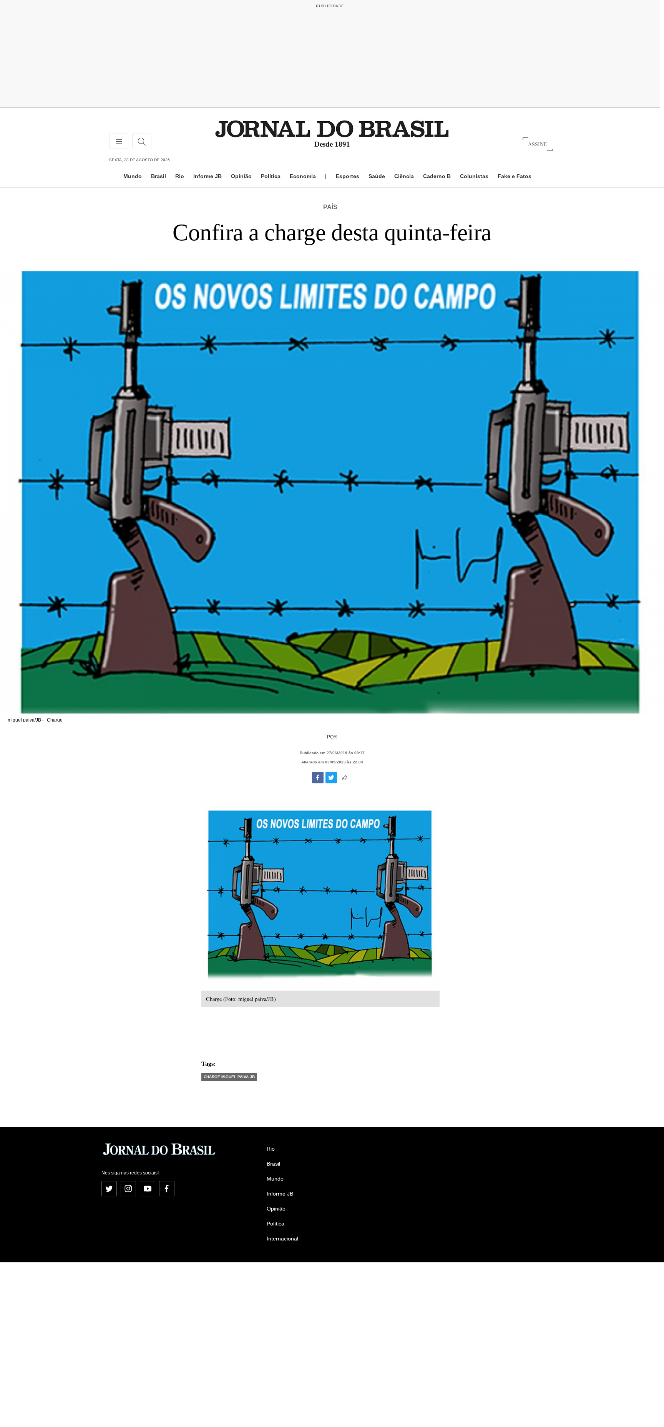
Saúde (377, 176)
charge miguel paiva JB (229, 1077)
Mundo (132, 176)
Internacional (282, 1238)
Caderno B (437, 176)
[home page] (332, 128)
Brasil (158, 176)
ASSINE (537, 144)
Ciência (404, 176)
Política (271, 176)
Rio (179, 176)
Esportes (347, 176)
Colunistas (474, 176)
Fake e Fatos (514, 176)
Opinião (241, 176)
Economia (303, 176)
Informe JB (207, 176)
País (330, 207)
